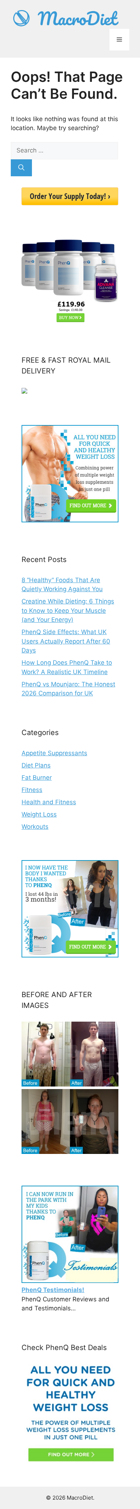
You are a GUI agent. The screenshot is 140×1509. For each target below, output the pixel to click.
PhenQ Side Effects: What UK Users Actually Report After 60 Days (66, 641)
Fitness (32, 789)
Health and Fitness (49, 802)
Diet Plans (36, 765)
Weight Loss (39, 814)
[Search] (21, 168)
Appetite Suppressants (54, 753)
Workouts (35, 826)
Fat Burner (37, 777)
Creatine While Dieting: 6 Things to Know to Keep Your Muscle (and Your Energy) (68, 610)
